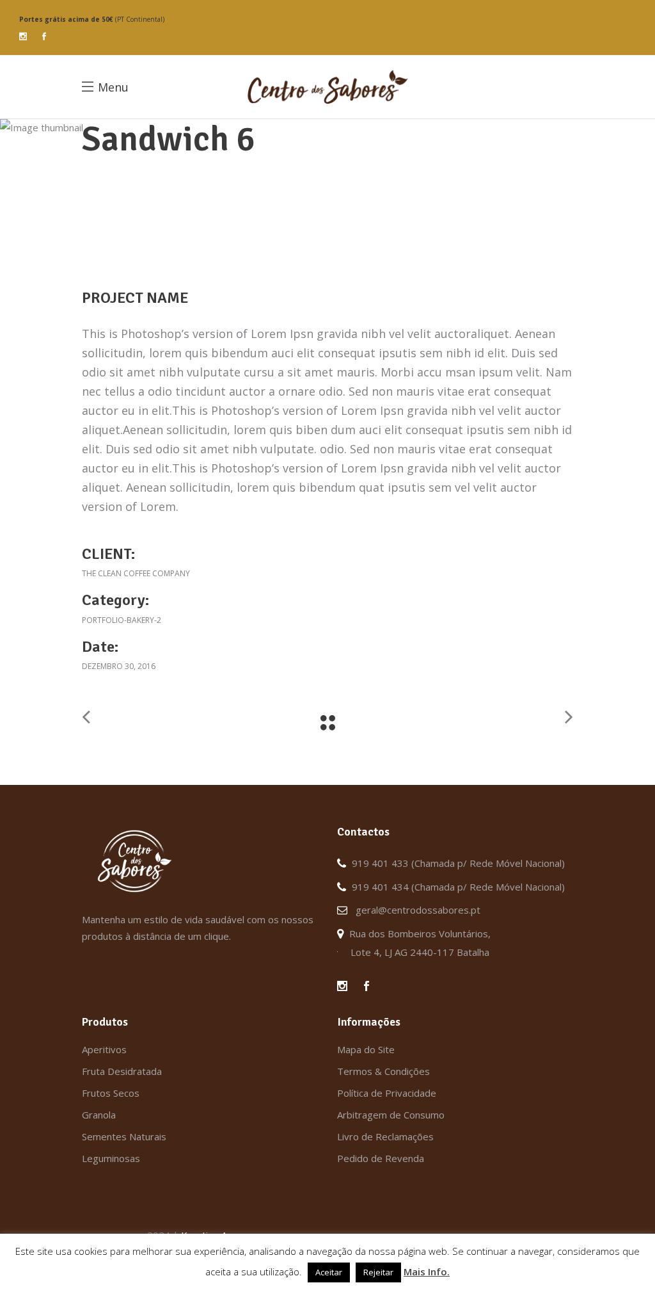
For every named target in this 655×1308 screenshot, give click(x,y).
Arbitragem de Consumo (391, 1114)
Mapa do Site (366, 1049)
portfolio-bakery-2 (121, 620)
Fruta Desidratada (122, 1071)
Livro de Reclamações (385, 1136)
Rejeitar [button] (378, 1272)
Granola (99, 1114)
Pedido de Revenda (380, 1158)
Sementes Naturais (124, 1136)
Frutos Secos (110, 1092)
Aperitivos (104, 1049)
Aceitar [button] (328, 1272)
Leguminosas (111, 1158)
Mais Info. (427, 1271)
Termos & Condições (383, 1071)
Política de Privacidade (386, 1092)
